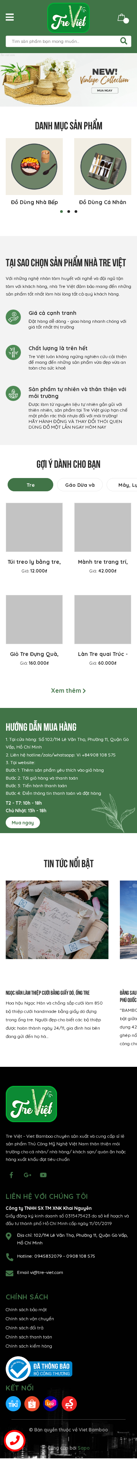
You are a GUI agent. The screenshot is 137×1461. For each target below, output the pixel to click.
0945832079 (48, 1256)
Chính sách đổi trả (24, 1327)
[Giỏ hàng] (122, 16)
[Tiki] (13, 1403)
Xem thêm (67, 690)
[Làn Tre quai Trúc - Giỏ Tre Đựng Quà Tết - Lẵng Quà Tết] (102, 619)
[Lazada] (50, 1403)
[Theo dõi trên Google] (27, 1175)
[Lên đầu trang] (123, 1425)
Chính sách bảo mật (26, 1309)
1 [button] (61, 211)
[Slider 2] (68, 80)
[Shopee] (32, 1403)
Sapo (84, 1448)
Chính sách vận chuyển (30, 1318)
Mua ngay (23, 823)
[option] (68, 80)
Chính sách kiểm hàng (29, 1346)
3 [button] (76, 211)
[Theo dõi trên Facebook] (11, 1175)
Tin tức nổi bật (69, 862)
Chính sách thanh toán (29, 1337)
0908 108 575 (80, 1256)
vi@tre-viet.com (46, 1272)
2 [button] (68, 211)
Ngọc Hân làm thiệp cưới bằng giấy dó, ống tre (48, 992)
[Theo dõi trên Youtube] (43, 1175)
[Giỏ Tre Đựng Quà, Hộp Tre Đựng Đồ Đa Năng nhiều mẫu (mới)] (34, 619)
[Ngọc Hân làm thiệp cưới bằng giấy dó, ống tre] (57, 932)
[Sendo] (69, 1403)
